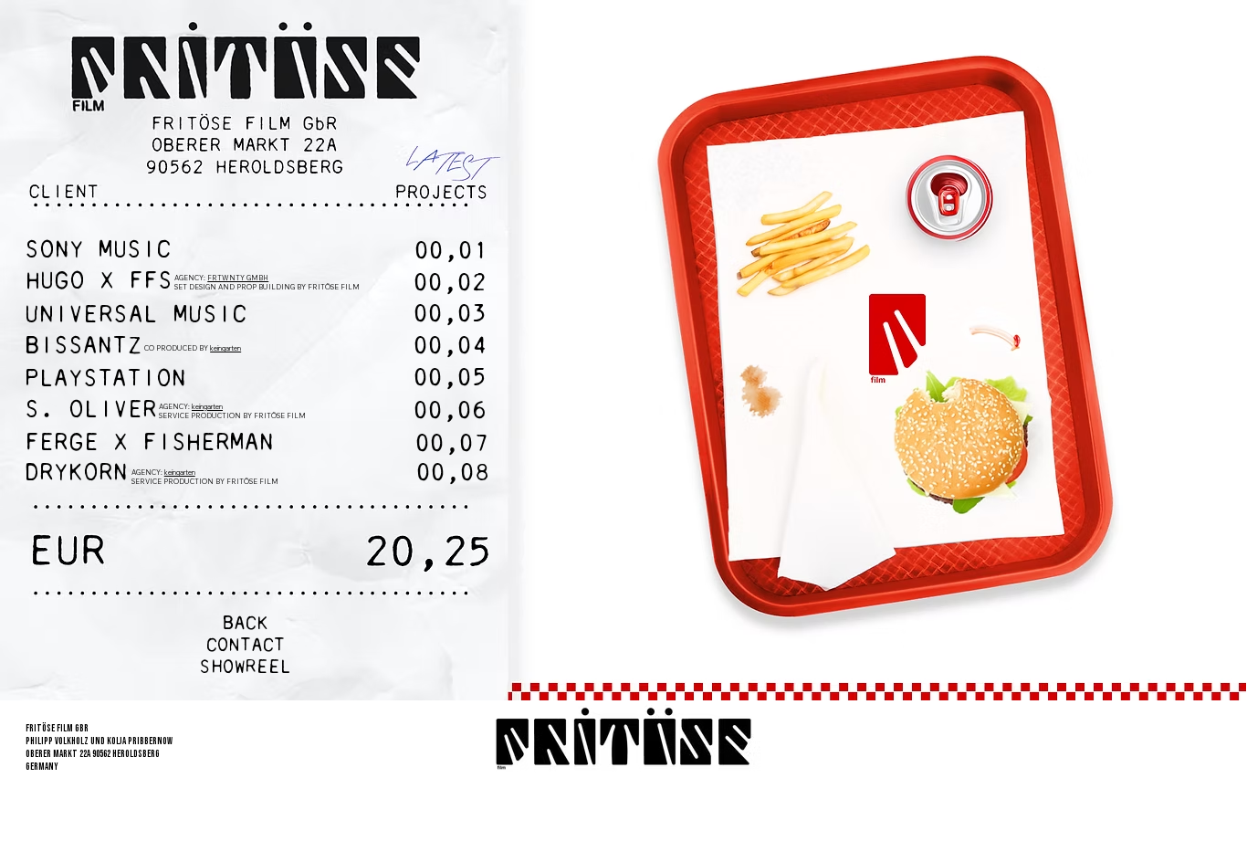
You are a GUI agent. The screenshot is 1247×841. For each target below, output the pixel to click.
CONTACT (245, 646)
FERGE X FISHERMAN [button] (149, 445)
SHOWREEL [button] (245, 668)
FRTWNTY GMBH (237, 277)
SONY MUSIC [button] (98, 252)
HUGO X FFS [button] (106, 283)
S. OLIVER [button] (91, 412)
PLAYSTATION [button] (105, 381)
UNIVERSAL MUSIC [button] (135, 316)
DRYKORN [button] (76, 475)
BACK (245, 624)
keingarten (179, 472)
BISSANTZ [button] (83, 348)
